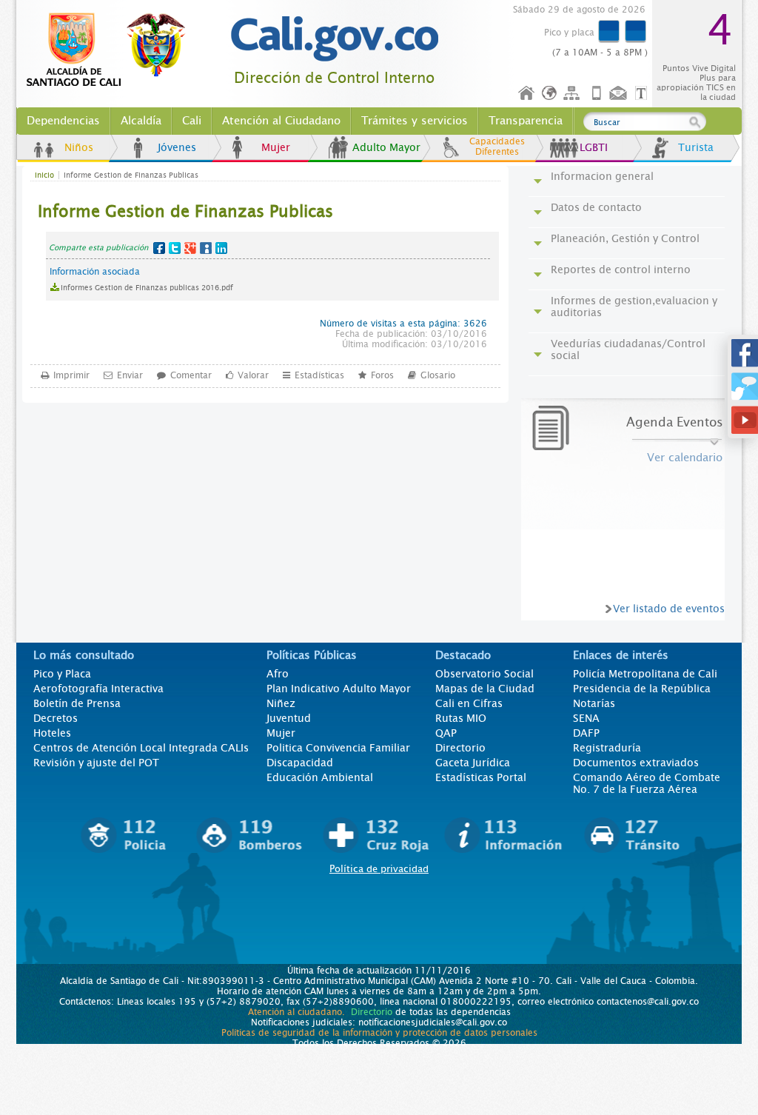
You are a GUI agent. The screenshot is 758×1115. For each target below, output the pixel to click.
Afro (277, 674)
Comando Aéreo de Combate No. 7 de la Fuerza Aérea (646, 783)
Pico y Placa (62, 674)
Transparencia (526, 120)
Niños (78, 147)
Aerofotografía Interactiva (98, 688)
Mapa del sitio (574, 93)
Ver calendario (684, 457)
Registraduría (607, 748)
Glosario (437, 375)
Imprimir (71, 375)
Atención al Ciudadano (281, 120)
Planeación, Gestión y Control (625, 238)
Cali (191, 120)
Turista (696, 147)
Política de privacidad (379, 868)
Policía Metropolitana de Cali (645, 674)
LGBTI (594, 147)
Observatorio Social (484, 674)
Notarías (594, 703)
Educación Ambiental (319, 777)
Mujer (275, 147)
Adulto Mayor (386, 147)
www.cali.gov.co (112, 50)
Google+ (190, 248)
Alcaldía (141, 120)
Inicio (527, 93)
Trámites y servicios (414, 120)
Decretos (55, 718)
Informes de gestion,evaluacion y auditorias (634, 306)
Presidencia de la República (642, 688)
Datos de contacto (596, 207)
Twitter (175, 248)
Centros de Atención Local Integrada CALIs (141, 748)
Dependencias (63, 120)
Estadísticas (319, 375)
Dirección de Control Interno (334, 78)
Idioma (550, 93)
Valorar (253, 375)
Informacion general (602, 176)
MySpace (206, 248)
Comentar (191, 375)
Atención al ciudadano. (296, 1012)
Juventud (288, 718)
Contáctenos (619, 93)
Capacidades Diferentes (497, 146)
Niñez (280, 703)
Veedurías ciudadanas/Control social (628, 349)
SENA (586, 718)
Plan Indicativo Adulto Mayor (338, 688)
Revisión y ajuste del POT (96, 763)
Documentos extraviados (636, 763)
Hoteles (52, 733)
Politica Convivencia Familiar (338, 748)
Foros (382, 375)
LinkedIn (221, 248)
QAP (446, 733)
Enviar (130, 375)
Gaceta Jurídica (472, 763)
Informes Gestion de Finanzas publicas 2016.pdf (147, 288)
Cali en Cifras (469, 703)
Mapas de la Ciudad (484, 688)
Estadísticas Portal (480, 777)
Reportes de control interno (621, 269)
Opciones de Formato (643, 93)
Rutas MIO (460, 718)
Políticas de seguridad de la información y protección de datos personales (379, 1033)
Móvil (597, 93)
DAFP (586, 733)
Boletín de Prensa (77, 703)
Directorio (460, 748)
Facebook (159, 248)
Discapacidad (299, 763)
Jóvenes (177, 147)
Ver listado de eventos (669, 609)
